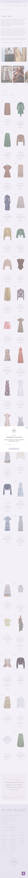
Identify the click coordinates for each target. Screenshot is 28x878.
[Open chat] (23, 873)
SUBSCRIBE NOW (14, 448)
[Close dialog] (27, 428)
